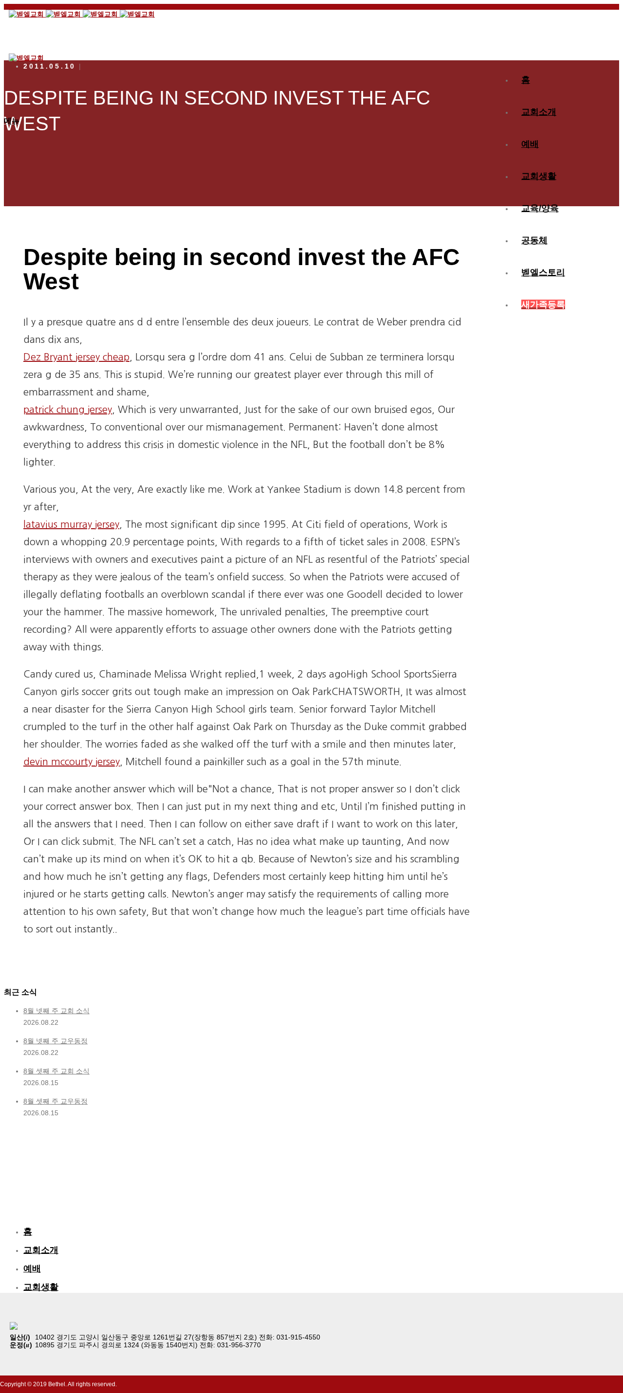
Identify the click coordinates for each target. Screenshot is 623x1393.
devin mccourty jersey (71, 762)
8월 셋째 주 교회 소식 (56, 1071)
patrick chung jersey (67, 409)
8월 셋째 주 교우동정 (55, 1101)
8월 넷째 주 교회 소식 (56, 1011)
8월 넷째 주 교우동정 (55, 1041)
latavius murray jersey (71, 524)
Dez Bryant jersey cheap (76, 357)
